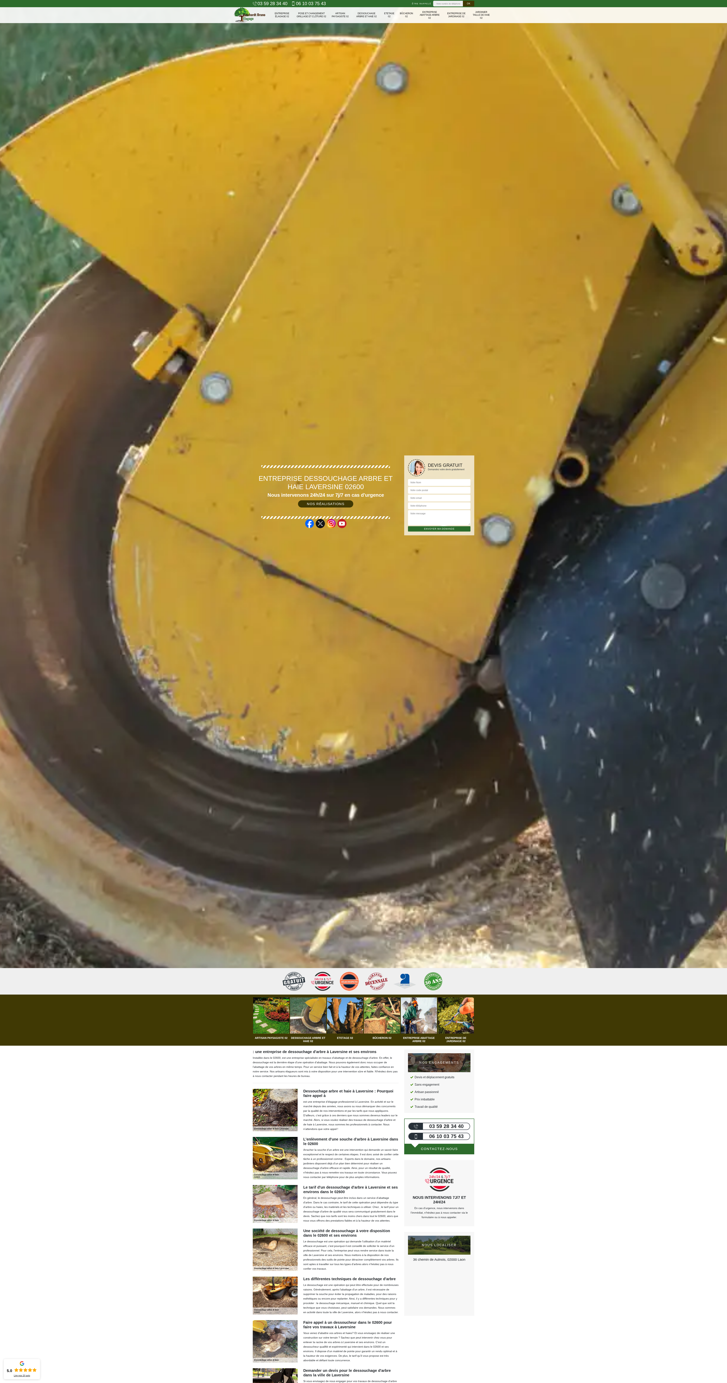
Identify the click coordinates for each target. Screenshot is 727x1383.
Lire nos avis (22, 1375)
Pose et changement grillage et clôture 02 (311, 15)
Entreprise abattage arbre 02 (430, 15)
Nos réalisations (325, 504)
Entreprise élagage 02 (282, 15)
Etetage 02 (389, 15)
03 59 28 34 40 (272, 3)
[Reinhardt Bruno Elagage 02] (249, 15)
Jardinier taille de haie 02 (481, 15)
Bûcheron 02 (406, 15)
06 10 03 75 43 (311, 3)
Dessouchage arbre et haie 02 (366, 15)
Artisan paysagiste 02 (340, 15)
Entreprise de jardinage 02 (456, 15)
